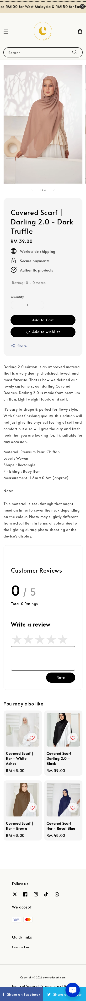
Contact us (21, 947)
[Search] (74, 52)
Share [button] (22, 346)
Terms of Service (25, 986)
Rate (61, 677)
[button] (6, 31)
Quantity (17, 297)
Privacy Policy (51, 986)
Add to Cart (43, 319)
